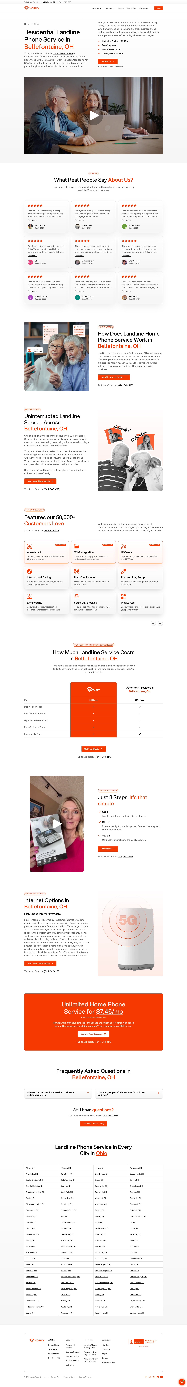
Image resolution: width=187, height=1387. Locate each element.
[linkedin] (157, 1377)
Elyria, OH (99, 1222)
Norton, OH (134, 1288)
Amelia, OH (99, 1168)
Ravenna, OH (100, 1301)
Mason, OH (134, 1264)
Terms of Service (70, 1377)
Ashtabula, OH (136, 1168)
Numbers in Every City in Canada (91, 1360)
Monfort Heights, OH (138, 1276)
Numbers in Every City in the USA (91, 1353)
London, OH (30, 1258)
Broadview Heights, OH (35, 1192)
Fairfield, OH (66, 1228)
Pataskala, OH (135, 1294)
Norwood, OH (31, 1294)
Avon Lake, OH (32, 1174)
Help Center (53, 1349)
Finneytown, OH (32, 1234)
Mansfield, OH (66, 1264)
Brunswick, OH (101, 1192)
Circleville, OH (135, 1198)
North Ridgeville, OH (69, 1288)
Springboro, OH (67, 1313)
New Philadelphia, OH (104, 1282)
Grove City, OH (67, 1240)
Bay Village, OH (67, 1174)
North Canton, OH (137, 1282)
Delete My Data (108, 1362)
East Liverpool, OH (68, 1222)
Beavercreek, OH (137, 1174)
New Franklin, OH (67, 1282)
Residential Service (70, 1346)
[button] (96, 8)
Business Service (72, 1352)
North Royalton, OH (103, 1288)
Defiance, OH (135, 1210)
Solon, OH (30, 1313)
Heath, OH (134, 1240)
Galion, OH (30, 1240)
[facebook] (146, 1377)
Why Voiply (131, 8)
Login (158, 8)
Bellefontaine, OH (68, 1180)
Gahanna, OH (135, 1234)
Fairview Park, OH (102, 1228)
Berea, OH (99, 1180)
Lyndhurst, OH (101, 1258)
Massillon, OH (31, 1270)
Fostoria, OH (100, 1234)
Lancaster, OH (101, 1252)
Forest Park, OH (67, 1234)
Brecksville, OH (101, 1186)
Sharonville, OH (136, 1307)
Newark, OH (30, 1282)
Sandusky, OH (66, 1307)
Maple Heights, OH (102, 1264)
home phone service (63, 53)
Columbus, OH (101, 1204)
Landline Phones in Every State (90, 1346)
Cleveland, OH (66, 1204)
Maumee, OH (66, 1270)
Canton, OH (30, 1198)
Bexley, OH (134, 1180)
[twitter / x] (153, 1377)
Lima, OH (133, 1252)
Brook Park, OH (67, 1192)
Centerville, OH (67, 1198)
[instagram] (149, 1377)
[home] (31, 8)
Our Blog (106, 1345)
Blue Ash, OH (66, 1186)
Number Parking (72, 1360)
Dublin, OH (99, 1216)
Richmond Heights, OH (35, 1307)
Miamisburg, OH (32, 1276)
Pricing (121, 8)
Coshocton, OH (32, 1210)
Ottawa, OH (65, 1294)
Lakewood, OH (66, 1252)
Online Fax (70, 1365)
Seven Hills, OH (101, 1307)
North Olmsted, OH (33, 1288)
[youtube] (161, 1377)
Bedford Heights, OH (34, 1180)
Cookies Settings (85, 1377)
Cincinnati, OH (100, 1198)
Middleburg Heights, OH (70, 1276)
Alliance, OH (66, 1168)
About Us (106, 1349)
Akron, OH (30, 1168)
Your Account (53, 1353)
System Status (54, 1345)
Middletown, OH (101, 1276)
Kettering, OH (31, 1252)
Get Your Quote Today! (93, 1123)
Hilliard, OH (30, 1246)
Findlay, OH (134, 1228)
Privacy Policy (56, 1377)
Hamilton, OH (100, 1240)
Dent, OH (64, 1216)
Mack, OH (30, 1264)
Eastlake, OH (31, 1222)
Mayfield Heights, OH (103, 1270)
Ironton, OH (134, 1246)
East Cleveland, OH (138, 1216)
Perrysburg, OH (32, 1301)
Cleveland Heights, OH (35, 1204)
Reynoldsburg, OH (137, 1301)
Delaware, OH (31, 1216)
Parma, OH (99, 1294)
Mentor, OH (134, 1270)
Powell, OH (65, 1301)
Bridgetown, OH (136, 1186)
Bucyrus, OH (135, 1192)
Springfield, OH (101, 1313)
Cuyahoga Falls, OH (68, 1210)
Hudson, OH (100, 1246)
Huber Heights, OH (68, 1246)
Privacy (105, 1358)
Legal (104, 1353)
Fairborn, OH (31, 1228)
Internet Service (72, 1356)
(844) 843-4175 (125, 385)
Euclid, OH (134, 1222)
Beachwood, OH (101, 1174)
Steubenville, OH (137, 1313)
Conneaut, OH (135, 1204)
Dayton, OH (99, 1210)
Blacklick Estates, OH (34, 1186)
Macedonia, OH (136, 1258)
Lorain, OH (65, 1258)
